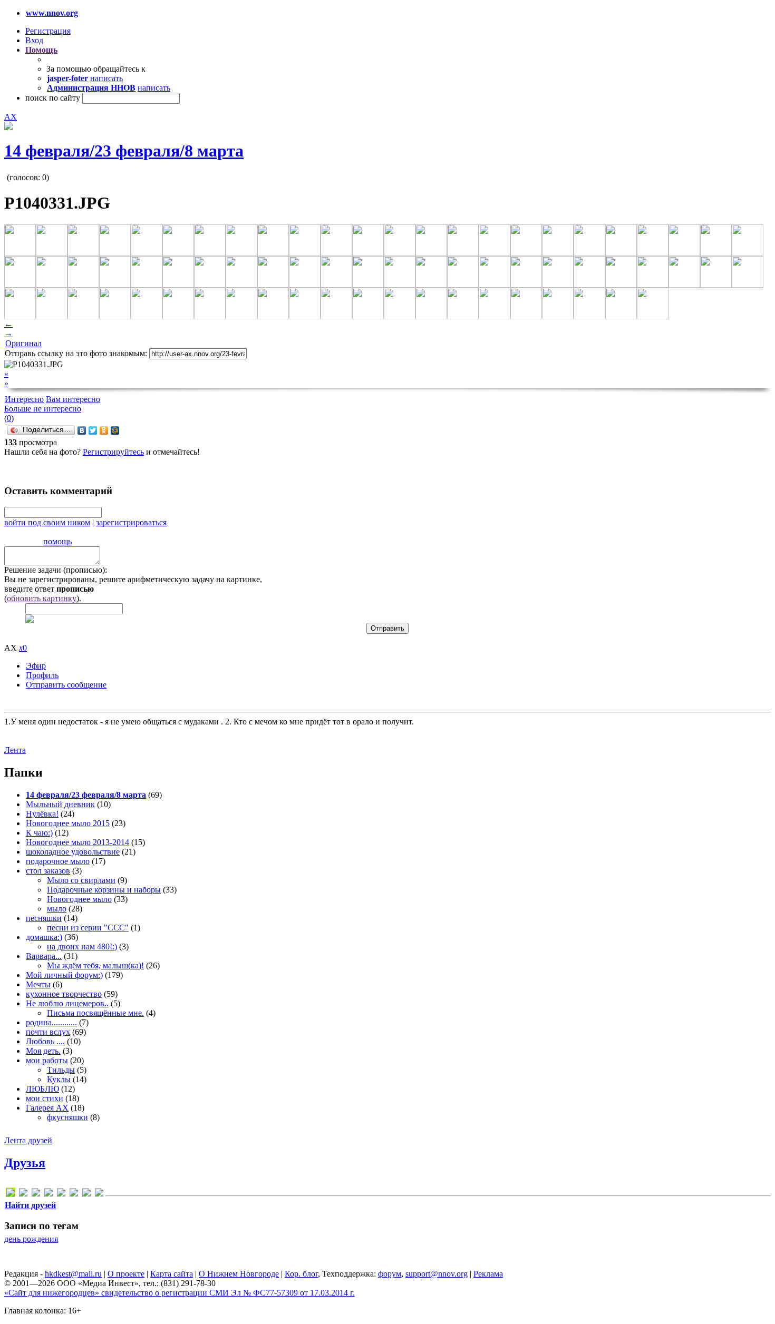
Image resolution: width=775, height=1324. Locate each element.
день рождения (31, 1238)
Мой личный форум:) (64, 974)
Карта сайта (171, 1273)
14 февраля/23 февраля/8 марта (124, 150)
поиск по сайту (52, 97)
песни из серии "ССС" (88, 927)
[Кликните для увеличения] (8, 127)
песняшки (44, 918)
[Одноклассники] (104, 430)
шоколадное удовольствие (73, 851)
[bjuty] (23, 1194)
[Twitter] (93, 430)
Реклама (488, 1273)
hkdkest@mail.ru (73, 1273)
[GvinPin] (48, 1194)
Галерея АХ (47, 1107)
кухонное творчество (64, 993)
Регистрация (48, 30)
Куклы (59, 1079)
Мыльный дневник (60, 804)
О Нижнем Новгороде (239, 1273)
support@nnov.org (436, 1273)
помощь (57, 541)
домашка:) (44, 937)
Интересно (24, 399)
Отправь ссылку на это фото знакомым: (76, 353)
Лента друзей (28, 1140)
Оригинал (23, 343)
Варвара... (44, 956)
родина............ (51, 1022)
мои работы (47, 1060)
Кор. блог (301, 1273)
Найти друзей (30, 1205)
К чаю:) (39, 832)
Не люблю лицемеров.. (67, 1003)
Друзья (24, 1163)
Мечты (38, 984)
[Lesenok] (61, 1194)
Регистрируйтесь (113, 451)
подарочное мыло (58, 861)
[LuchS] (10, 1194)
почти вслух (48, 1031)
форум (389, 1273)
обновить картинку (41, 598)
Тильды (61, 1069)
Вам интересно (73, 399)
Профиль (42, 675)
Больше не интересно (42, 408)
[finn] (36, 1194)
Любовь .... (45, 1041)
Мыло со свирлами (81, 880)
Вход (34, 40)
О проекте (126, 1273)
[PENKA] (74, 1194)
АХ (10, 116)
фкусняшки (67, 1117)
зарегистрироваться (131, 522)
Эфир (36, 665)
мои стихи (44, 1098)
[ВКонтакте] (82, 430)
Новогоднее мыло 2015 (68, 823)
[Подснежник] (86, 1194)
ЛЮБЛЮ (42, 1088)
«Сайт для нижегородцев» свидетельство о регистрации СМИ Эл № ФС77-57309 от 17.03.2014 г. (179, 1292)
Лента (15, 750)
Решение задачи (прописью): (55, 569)
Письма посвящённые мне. (95, 1012)
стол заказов (48, 870)
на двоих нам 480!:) (82, 946)
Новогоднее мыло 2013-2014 (77, 842)
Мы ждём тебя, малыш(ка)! (95, 965)
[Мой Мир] (115, 430)
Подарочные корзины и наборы (104, 889)
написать (106, 78)
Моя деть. (43, 1050)
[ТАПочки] (99, 1194)
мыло (56, 908)
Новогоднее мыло (79, 899)
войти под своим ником (47, 522)
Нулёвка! (42, 813)
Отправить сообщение (66, 684)
